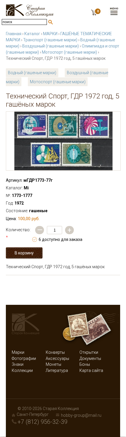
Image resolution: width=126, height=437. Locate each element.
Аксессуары (57, 358)
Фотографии (24, 358)
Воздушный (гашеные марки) (50, 46)
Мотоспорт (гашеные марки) (69, 52)
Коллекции (22, 370)
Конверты (55, 352)
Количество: (18, 233)
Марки (18, 352)
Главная (13, 33)
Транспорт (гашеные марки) (50, 40)
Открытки (88, 352)
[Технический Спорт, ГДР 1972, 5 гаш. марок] (63, 141)
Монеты (53, 364)
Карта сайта (91, 370)
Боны (84, 364)
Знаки (17, 364)
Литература (57, 370)
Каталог (32, 33)
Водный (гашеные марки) (32, 72)
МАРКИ (50, 33)
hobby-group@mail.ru (81, 415)
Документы (90, 358)
